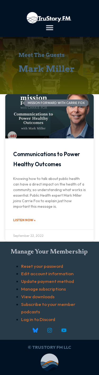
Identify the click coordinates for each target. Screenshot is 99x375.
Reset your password (42, 266)
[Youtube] (64, 330)
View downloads (37, 296)
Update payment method (47, 281)
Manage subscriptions (43, 289)
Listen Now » (24, 220)
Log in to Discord (38, 319)
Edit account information (47, 273)
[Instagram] (49, 330)
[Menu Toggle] (50, 27)
